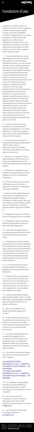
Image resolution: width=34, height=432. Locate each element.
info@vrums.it (7, 406)
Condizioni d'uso (21, 427)
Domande (4, 427)
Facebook (29, 427)
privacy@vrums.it (8, 415)
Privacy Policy (12, 427)
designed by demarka (13, 428)
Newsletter (29, 425)
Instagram (4, 428)
